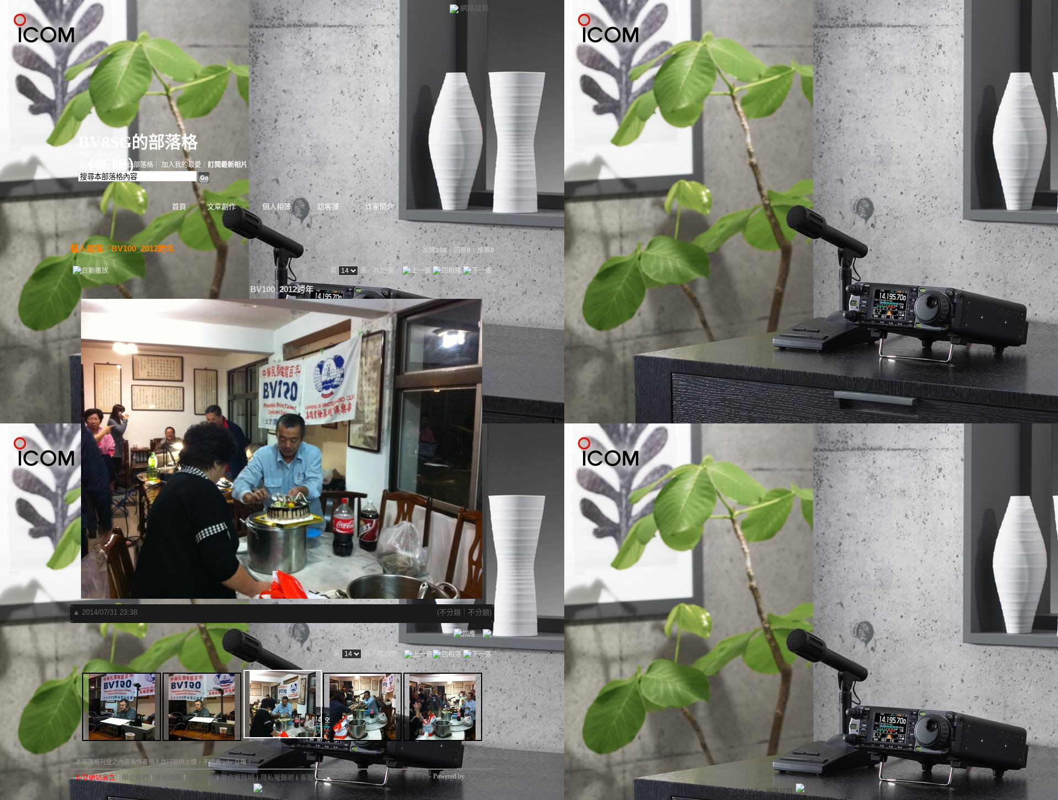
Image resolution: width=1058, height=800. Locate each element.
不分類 (450, 612)
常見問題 (168, 778)
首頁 (179, 206)
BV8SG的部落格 (138, 142)
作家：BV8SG (99, 154)
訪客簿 (328, 206)
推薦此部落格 (133, 165)
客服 (307, 778)
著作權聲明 (237, 778)
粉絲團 (275, 792)
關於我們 (135, 778)
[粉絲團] (257, 787)
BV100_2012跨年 (143, 248)
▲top (481, 760)
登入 (734, 792)
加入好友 (92, 165)
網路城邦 (474, 8)
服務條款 (201, 778)
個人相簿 (276, 206)
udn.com (477, 776)
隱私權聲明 (277, 778)
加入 (753, 792)
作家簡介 (379, 206)
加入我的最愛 (181, 165)
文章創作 (221, 206)
